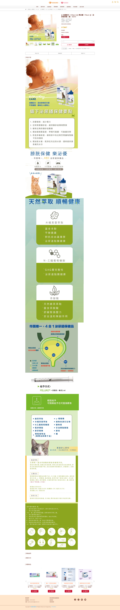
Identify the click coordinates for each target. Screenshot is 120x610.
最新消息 (43, 6)
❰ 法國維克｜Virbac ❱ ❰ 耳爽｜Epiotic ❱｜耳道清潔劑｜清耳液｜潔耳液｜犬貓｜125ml (68, 586)
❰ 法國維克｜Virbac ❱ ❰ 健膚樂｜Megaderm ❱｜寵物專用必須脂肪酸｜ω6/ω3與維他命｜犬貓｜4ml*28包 (85, 586)
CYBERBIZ (53, 606)
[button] (58, 28)
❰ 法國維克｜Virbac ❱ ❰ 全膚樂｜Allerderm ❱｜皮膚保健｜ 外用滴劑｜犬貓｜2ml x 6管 (51, 586)
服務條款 (51, 600)
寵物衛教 (62, 6)
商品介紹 (37, 53)
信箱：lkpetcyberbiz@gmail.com (32, 601)
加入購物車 (69, 44)
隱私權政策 (52, 601)
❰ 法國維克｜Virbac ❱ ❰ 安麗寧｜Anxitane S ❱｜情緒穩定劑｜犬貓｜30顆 (35, 586)
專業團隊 (56, 6)
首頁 (37, 6)
